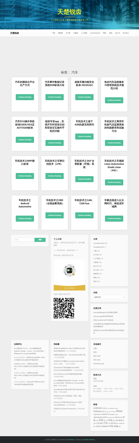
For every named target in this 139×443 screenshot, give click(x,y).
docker (116, 408)
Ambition (17, 364)
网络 (104, 33)
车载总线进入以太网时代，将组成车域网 (114, 203)
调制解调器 (105, 426)
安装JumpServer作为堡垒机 (103, 320)
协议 (97, 420)
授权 (117, 420)
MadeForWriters (89, 440)
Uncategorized (98, 247)
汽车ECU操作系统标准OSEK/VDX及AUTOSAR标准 (24, 124)
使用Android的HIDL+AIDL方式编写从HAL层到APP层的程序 (29, 366)
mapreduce (97, 414)
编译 (120, 423)
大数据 (75, 33)
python (105, 417)
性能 (110, 420)
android (97, 408)
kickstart (113, 411)
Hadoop (97, 411)
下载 (53, 33)
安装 (101, 420)
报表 (114, 420)
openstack (97, 417)
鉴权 (119, 426)
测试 (109, 423)
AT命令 (104, 408)
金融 (116, 426)
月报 (98, 423)
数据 (120, 420)
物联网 (60, 33)
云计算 (68, 33)
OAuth (116, 414)
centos (112, 408)
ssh (113, 417)
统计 (118, 423)
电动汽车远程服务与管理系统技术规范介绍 (114, 85)
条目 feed (96, 356)
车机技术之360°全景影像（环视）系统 (84, 164)
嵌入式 (117, 33)
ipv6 (107, 411)
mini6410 (105, 414)
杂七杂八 (126, 33)
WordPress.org (98, 364)
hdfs (102, 411)
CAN (108, 408)
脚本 (94, 426)
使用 (121, 417)
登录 (95, 352)
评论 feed (96, 360)
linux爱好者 (18, 348)
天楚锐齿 (69, 11)
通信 (110, 33)
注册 (95, 348)
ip (105, 411)
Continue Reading (24, 97)
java (110, 411)
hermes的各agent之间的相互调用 (105, 312)
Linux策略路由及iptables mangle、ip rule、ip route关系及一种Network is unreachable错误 (29, 351)
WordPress (70, 440)
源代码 (113, 423)
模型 (101, 423)
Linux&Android (95, 33)
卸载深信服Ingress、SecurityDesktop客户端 (69, 355)
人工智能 (84, 33)
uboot (117, 417)
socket (110, 417)
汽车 (105, 423)
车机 (111, 426)
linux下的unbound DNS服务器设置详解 (68, 374)
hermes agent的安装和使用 (103, 316)
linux (119, 411)
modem (111, 414)
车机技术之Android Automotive (25, 203)
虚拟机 (98, 426)
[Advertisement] (69, 55)
